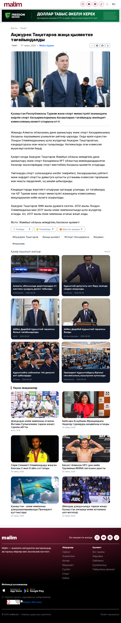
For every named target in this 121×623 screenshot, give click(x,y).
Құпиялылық (100, 565)
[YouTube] (88, 4)
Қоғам (65, 560)
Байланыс (98, 560)
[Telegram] (97, 45)
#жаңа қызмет (51, 237)
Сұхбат (66, 569)
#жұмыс (99, 237)
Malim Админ (46, 45)
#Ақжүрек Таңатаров (25, 237)
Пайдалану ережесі (104, 569)
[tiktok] (101, 4)
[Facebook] (95, 4)
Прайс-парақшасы (109, 614)
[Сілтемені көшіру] (91, 45)
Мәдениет (68, 565)
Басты (14, 28)
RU (113, 4)
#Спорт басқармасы (76, 237)
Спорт (23, 28)
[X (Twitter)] (107, 45)
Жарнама (98, 556)
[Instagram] (82, 4)
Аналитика (68, 556)
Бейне (65, 578)
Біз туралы (99, 551)
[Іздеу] (107, 4)
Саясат (66, 551)
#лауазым (18, 243)
